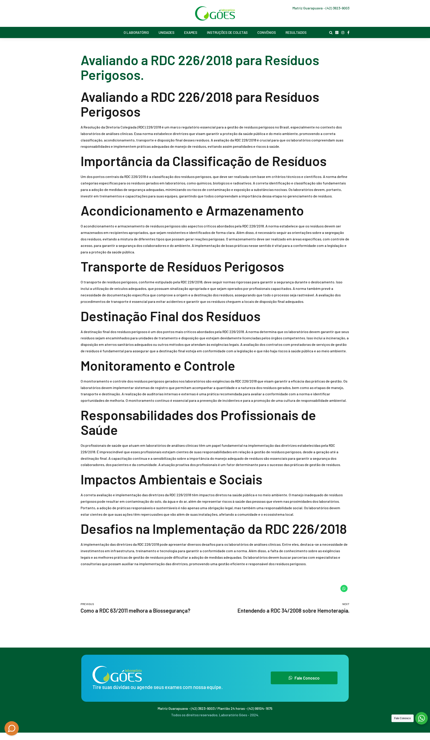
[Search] (331, 32)
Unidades (166, 32)
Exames (190, 32)
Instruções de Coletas (227, 32)
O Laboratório (136, 32)
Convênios (266, 32)
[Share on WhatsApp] (344, 588)
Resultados (296, 32)
